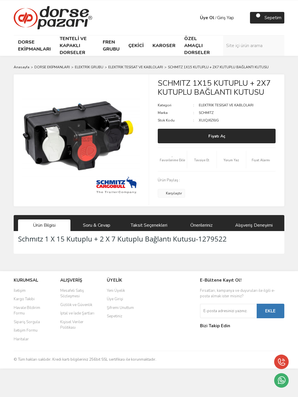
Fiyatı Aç (216, 136)
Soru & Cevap (96, 225)
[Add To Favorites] (172, 159)
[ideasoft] (118, 374)
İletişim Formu (26, 330)
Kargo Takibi (24, 299)
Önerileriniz (201, 225)
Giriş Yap (225, 18)
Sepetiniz (114, 316)
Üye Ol (207, 18)
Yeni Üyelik (116, 290)
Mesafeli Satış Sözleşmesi (72, 293)
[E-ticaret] (148, 374)
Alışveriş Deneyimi (254, 225)
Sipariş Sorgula (27, 322)
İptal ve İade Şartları (77, 313)
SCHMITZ (206, 112)
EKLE (270, 311)
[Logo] (53, 17)
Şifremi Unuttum (120, 307)
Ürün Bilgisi (44, 225)
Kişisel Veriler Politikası (72, 324)
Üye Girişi (115, 299)
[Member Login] (194, 17)
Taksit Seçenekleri (149, 225)
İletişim (20, 290)
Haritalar (21, 339)
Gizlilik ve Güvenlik (76, 304)
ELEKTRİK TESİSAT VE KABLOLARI (226, 105)
